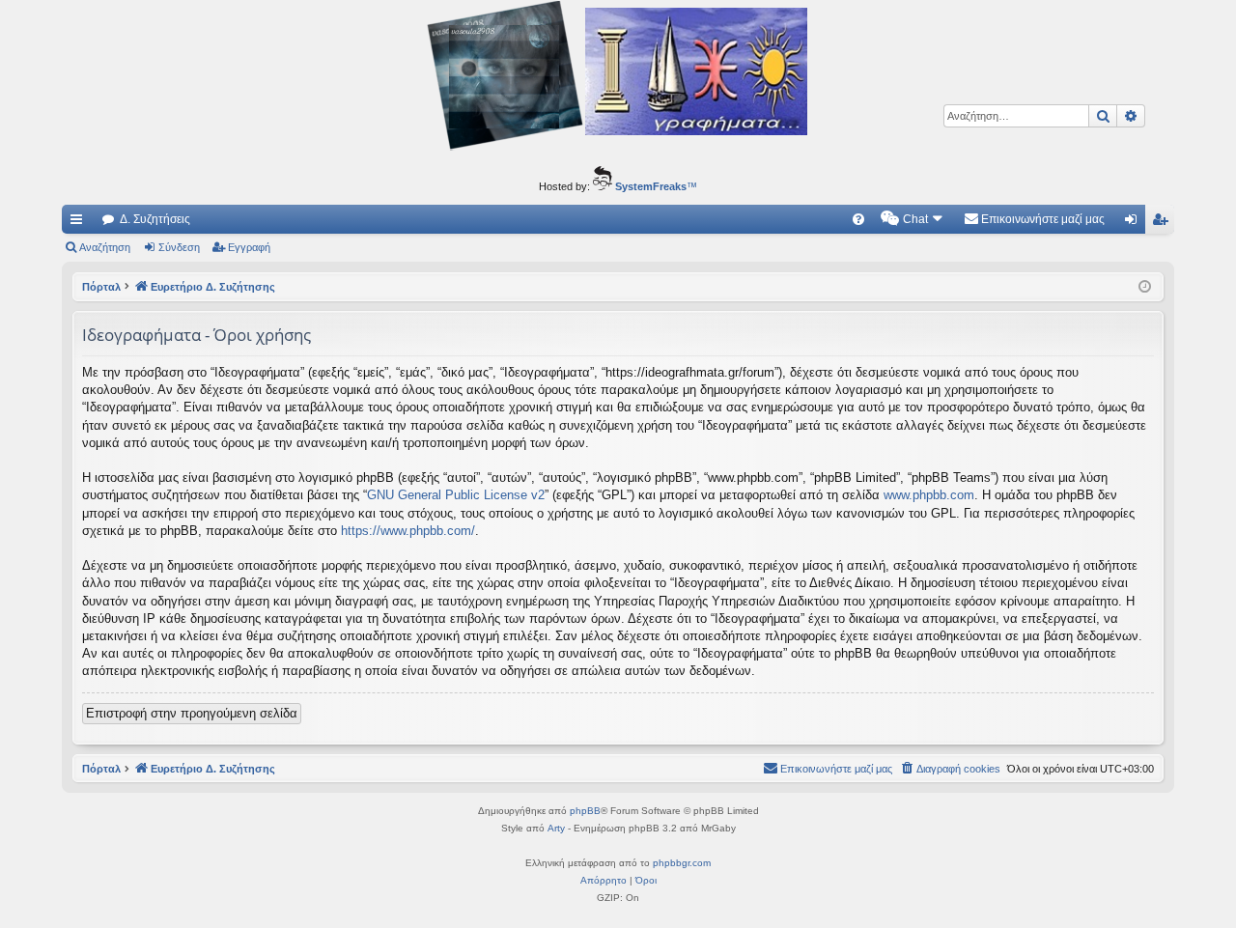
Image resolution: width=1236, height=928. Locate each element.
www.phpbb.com (929, 495)
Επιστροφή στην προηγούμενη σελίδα (191, 713)
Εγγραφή (249, 247)
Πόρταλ (101, 287)
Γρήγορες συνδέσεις (80, 223)
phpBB (585, 810)
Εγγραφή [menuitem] (1163, 223)
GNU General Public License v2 (456, 495)
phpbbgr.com (682, 863)
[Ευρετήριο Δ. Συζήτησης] (618, 78)
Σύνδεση (179, 247)
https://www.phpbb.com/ (408, 530)
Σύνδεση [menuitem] (1134, 223)
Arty (556, 828)
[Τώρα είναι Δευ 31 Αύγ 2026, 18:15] (1144, 287)
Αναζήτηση (104, 247)
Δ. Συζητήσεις (155, 219)
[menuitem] (858, 219)
